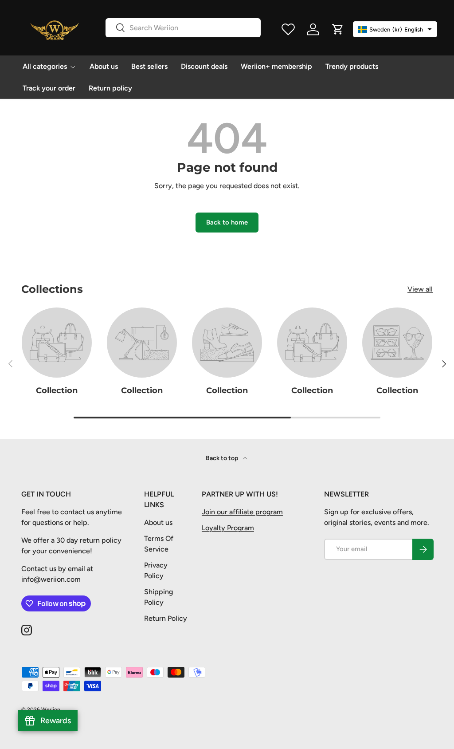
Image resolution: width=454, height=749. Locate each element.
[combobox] (183, 27)
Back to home (227, 222)
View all (420, 289)
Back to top (222, 458)
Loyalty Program (228, 528)
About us (104, 66)
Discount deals (204, 66)
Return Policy (165, 618)
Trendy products (351, 66)
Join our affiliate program (242, 512)
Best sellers (149, 66)
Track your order (49, 88)
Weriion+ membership (276, 66)
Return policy (110, 88)
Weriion (50, 709)
